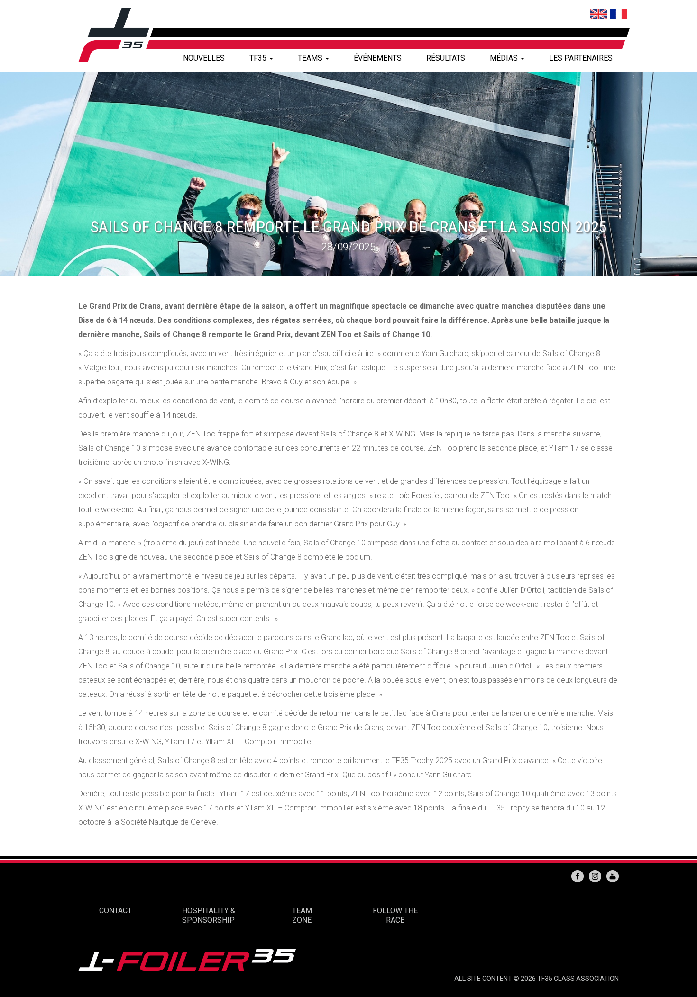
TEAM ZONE (302, 915)
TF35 (258, 57)
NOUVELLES (204, 57)
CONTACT (115, 910)
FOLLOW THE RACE (395, 915)
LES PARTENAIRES (581, 57)
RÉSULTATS (445, 57)
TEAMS (311, 57)
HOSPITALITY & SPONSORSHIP (208, 915)
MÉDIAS (505, 57)
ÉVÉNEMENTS (378, 57)
